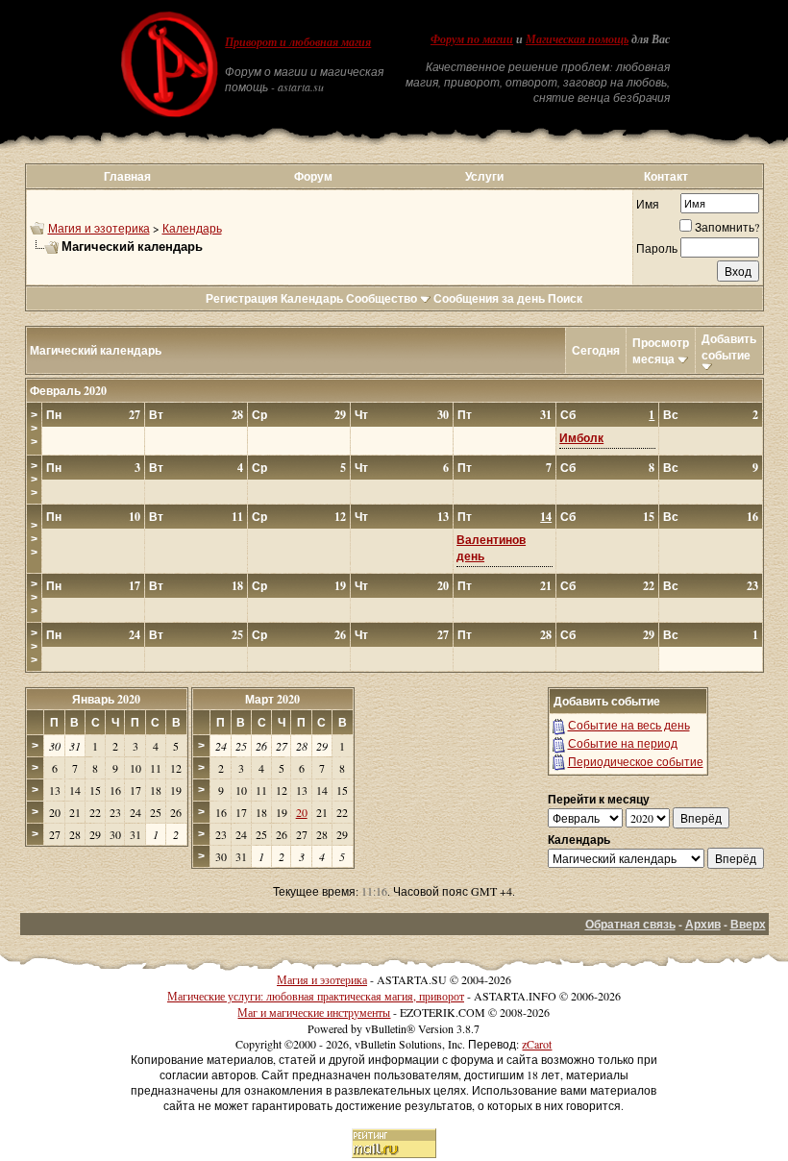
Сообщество (381, 298)
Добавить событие (729, 347)
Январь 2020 (106, 699)
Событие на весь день (629, 724)
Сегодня (596, 350)
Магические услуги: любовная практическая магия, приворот (315, 995)
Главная (127, 176)
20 (302, 812)
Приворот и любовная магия (298, 42)
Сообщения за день (489, 298)
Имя (647, 203)
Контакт (666, 176)
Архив (703, 924)
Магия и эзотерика (99, 227)
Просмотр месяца (660, 350)
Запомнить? (727, 227)
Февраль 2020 (68, 391)
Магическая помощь (577, 39)
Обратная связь (630, 924)
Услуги (484, 176)
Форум (313, 176)
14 (546, 516)
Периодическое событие (635, 761)
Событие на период (622, 743)
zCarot (537, 1043)
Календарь (192, 227)
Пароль (656, 248)
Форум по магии (472, 39)
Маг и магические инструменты (313, 1012)
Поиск (565, 298)
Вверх (748, 924)
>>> (34, 428)
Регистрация (242, 298)
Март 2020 (272, 699)
